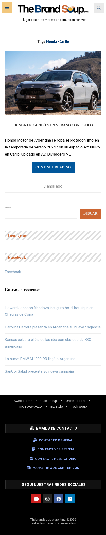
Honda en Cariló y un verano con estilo (53, 125)
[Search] (99, 8)
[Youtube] (36, 498)
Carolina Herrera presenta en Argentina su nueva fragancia (53, 327)
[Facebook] (58, 498)
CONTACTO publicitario (55, 459)
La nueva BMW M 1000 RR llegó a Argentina (40, 359)
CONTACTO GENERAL (56, 440)
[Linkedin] (70, 498)
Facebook (13, 272)
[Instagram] (47, 498)
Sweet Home (23, 401)
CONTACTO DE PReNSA (55, 449)
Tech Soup (79, 406)
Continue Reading (53, 167)
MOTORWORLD (30, 406)
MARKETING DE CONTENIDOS (56, 468)
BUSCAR (90, 213)
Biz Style (56, 406)
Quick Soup (48, 401)
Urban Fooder (75, 401)
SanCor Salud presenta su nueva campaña (39, 371)
